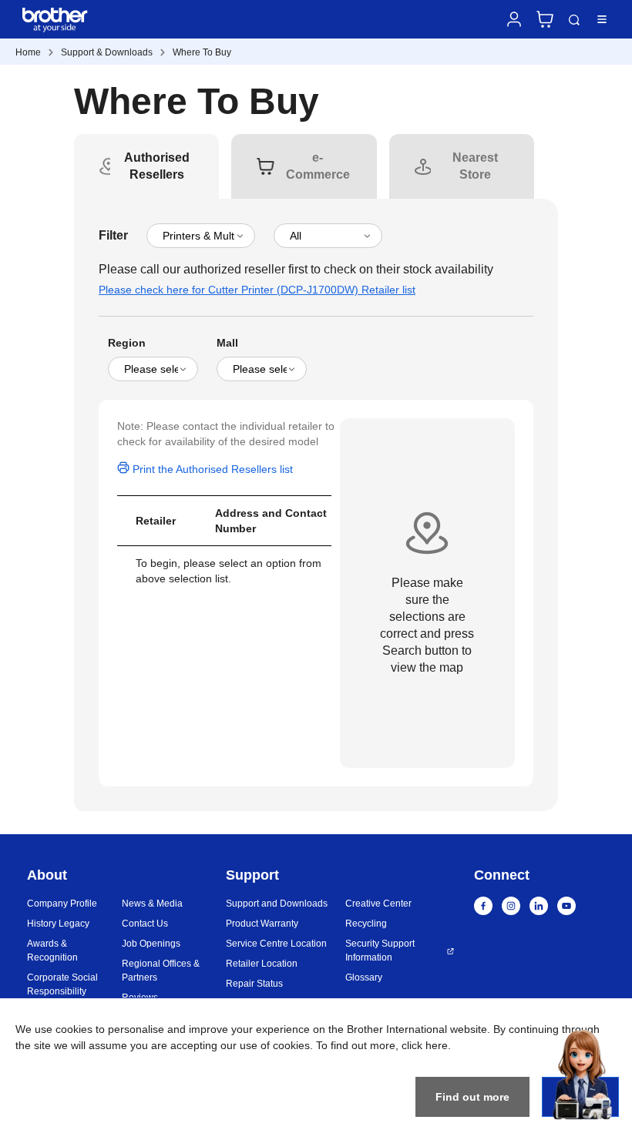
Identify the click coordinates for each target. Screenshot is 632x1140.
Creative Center (378, 903)
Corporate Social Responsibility (62, 984)
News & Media (152, 903)
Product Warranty (262, 923)
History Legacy (58, 923)
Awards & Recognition (52, 950)
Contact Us (145, 923)
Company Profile (62, 903)
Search (574, 20)
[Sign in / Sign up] (514, 19)
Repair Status (254, 983)
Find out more (472, 1097)
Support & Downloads (107, 52)
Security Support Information (380, 950)
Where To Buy (202, 52)
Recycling (366, 923)
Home (28, 52)
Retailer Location (262, 963)
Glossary (363, 977)
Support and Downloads (277, 903)
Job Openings (151, 943)
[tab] (156, 166)
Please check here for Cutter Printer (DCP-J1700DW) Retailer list (257, 289)
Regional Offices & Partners (161, 970)
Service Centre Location (276, 943)
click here (425, 1045)
